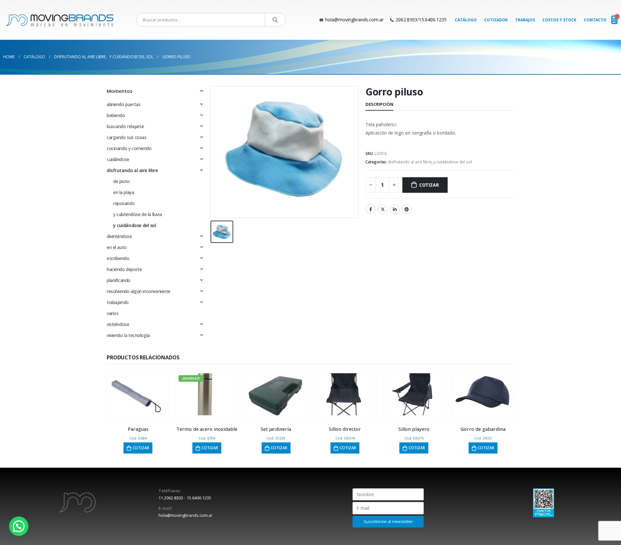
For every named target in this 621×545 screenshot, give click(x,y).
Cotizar (429, 185)
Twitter (382, 209)
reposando (124, 203)
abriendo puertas (123, 104)
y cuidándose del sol (452, 162)
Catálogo (466, 20)
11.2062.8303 (170, 498)
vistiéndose (118, 324)
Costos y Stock (559, 20)
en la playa (123, 192)
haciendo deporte (124, 269)
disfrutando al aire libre (409, 162)
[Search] (275, 19)
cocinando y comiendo (129, 148)
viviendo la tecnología (128, 335)
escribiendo (118, 258)
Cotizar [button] (141, 448)
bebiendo (116, 115)
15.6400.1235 (433, 19)
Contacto (595, 20)
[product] (138, 394)
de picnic (121, 181)
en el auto (117, 247)
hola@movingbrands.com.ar (354, 19)
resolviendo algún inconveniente (138, 291)
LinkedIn (395, 209)
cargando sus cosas (126, 137)
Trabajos (525, 20)
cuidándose (118, 159)
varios (112, 313)
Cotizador (496, 20)
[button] (18, 526)
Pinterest (407, 209)
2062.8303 (406, 19)
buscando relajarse (125, 126)
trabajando (118, 302)
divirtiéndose (119, 236)
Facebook (370, 209)
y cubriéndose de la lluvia (137, 214)
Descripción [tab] (379, 104)
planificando (118, 280)
